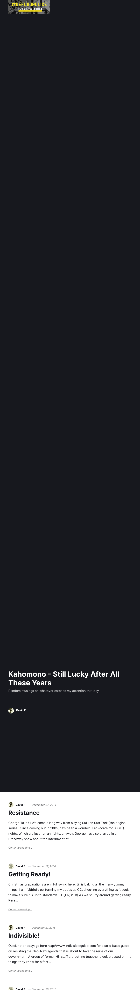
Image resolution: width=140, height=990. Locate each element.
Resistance (24, 812)
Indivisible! (23, 935)
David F (21, 710)
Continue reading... (20, 847)
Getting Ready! (29, 874)
